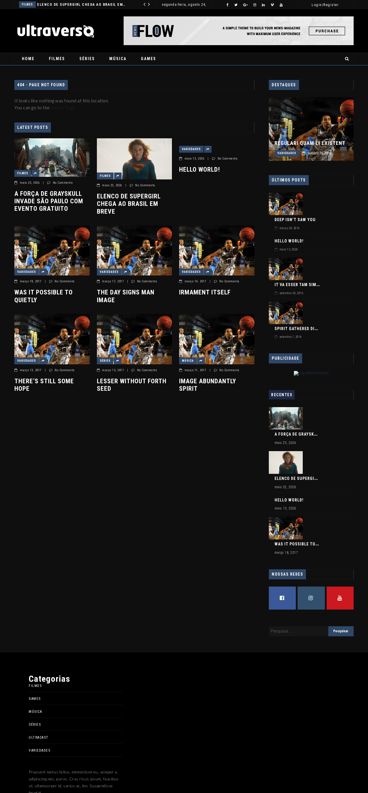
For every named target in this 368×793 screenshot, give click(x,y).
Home (28, 58)
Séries (87, 58)
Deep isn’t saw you (295, 219)
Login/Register (325, 5)
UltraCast (39, 737)
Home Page (63, 107)
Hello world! (199, 169)
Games (148, 58)
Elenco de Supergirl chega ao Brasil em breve (129, 204)
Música (117, 58)
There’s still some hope (44, 385)
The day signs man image (125, 296)
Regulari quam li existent (310, 143)
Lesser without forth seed (131, 385)
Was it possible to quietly (43, 296)
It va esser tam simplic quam (306, 284)
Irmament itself (205, 292)
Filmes (57, 58)
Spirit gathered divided (300, 328)
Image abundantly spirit (207, 385)
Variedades (102, 4)
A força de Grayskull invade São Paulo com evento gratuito (48, 201)
